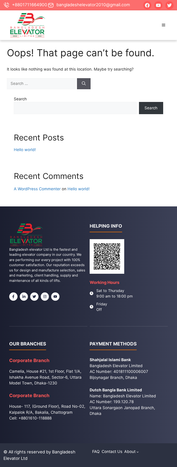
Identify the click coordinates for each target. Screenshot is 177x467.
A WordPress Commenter (37, 189)
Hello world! (25, 149)
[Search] (84, 83)
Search (20, 99)
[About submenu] (137, 452)
